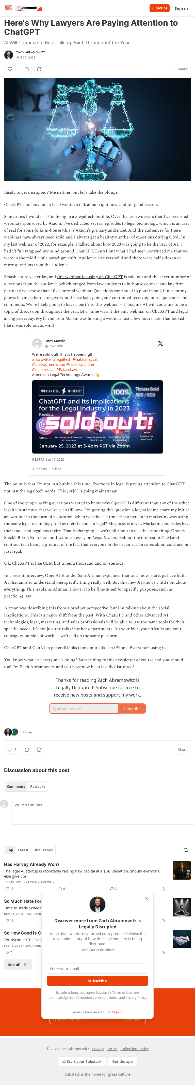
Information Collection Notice (96, 997)
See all (14, 964)
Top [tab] (10, 850)
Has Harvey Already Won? (32, 864)
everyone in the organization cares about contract (136, 544)
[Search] (186, 850)
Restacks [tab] (37, 786)
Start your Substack (84, 1061)
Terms (112, 1048)
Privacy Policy (136, 997)
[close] (146, 898)
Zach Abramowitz (30, 52)
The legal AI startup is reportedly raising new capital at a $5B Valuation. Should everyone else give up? (81, 873)
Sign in (181, 8)
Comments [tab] (16, 786)
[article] (97, 876)
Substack (72, 1074)
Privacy (98, 1048)
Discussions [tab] (43, 850)
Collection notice (135, 1048)
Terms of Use (122, 992)
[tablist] (26, 786)
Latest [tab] (23, 850)
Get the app (122, 1061)
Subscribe (160, 8)
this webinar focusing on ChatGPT (90, 277)
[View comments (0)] (27, 69)
